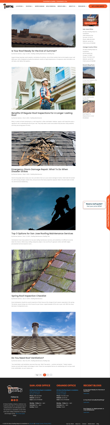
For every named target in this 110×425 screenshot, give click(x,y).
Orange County (39, 423)
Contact (84, 424)
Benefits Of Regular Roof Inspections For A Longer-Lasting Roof (42, 114)
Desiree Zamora (17, 53)
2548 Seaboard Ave (35, 392)
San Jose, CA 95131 (35, 394)
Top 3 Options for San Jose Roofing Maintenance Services (42, 233)
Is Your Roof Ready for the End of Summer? (34, 50)
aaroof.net (90, 41)
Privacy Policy (47, 423)
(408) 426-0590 (91, 39)
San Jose (31, 423)
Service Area (61, 6)
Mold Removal (51, 6)
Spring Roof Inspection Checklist (29, 295)
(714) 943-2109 (91, 57)
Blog (98, 424)
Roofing (29, 6)
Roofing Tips (51, 53)
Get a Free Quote (90, 23)
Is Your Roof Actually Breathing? (94, 400)
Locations (19, 6)
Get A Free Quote (98, 6)
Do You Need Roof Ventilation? (28, 357)
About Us (72, 6)
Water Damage (39, 6)
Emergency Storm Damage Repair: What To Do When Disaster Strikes (40, 170)
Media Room (91, 424)
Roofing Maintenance (41, 53)
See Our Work (70, 424)
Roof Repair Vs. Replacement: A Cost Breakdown (88, 116)
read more (86, 393)
